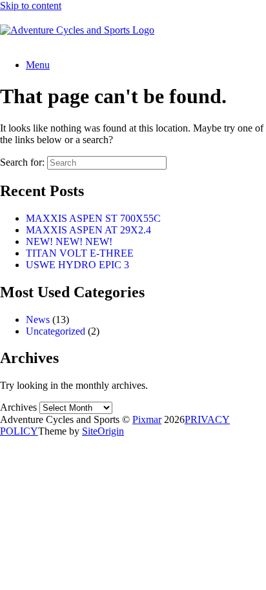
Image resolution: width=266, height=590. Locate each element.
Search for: (22, 162)
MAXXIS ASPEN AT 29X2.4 (88, 229)
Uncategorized (55, 331)
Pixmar (146, 419)
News (38, 319)
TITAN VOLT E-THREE (80, 253)
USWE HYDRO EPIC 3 (77, 264)
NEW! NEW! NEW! (69, 241)
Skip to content (30, 5)
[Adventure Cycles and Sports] (77, 30)
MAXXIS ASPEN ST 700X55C (93, 218)
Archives (18, 407)
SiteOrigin (103, 431)
